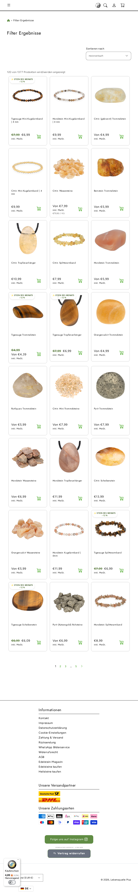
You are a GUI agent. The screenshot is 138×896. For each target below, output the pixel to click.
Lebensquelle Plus (121, 879)
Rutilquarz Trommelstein (23, 408)
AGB (41, 757)
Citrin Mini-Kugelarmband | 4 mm (26, 192)
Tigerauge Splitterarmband (108, 552)
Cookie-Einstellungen (52, 732)
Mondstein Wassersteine (23, 480)
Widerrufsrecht (48, 752)
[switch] (12, 882)
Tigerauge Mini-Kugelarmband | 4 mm (27, 120)
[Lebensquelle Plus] (98, 5)
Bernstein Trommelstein (106, 190)
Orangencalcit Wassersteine (25, 552)
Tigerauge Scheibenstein (24, 624)
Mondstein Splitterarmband (108, 624)
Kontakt (44, 718)
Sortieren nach (95, 49)
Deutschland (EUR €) (21, 877)
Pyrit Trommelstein (103, 408)
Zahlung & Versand (51, 737)
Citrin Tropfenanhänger (23, 262)
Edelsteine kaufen (50, 766)
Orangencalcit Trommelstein (108, 334)
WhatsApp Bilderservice (54, 747)
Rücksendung (47, 742)
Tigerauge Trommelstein (23, 334)
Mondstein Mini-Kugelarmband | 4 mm (69, 120)
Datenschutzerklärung (53, 727)
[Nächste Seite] (81, 666)
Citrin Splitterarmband (64, 262)
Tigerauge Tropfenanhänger (67, 334)
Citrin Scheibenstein (104, 480)
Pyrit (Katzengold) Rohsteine (67, 624)
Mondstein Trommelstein (106, 262)
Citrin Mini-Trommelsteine (66, 408)
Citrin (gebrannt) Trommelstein (110, 118)
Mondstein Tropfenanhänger (67, 480)
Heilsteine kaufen (50, 771)
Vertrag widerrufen (71, 853)
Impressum (46, 723)
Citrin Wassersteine (63, 190)
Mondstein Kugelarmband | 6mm (67, 554)
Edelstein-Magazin (51, 761)
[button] (9, 5)
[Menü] (18, 860)
